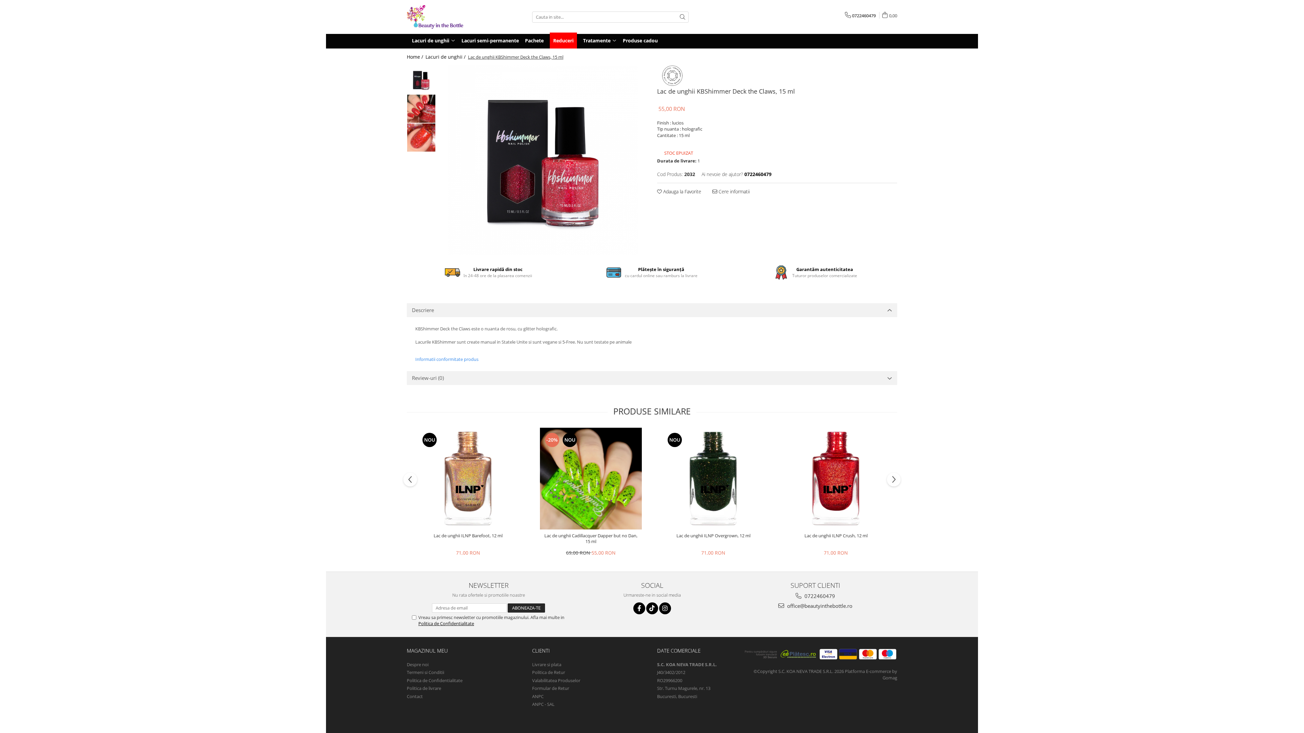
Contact (415, 696)
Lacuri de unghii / (446, 57)
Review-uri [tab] (428, 377)
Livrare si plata (546, 664)
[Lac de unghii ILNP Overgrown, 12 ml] (713, 478)
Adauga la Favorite (681, 191)
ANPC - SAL (543, 704)
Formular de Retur (550, 688)
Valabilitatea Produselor (556, 680)
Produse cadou (640, 40)
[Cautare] (682, 17)
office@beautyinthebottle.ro (819, 605)
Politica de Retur (548, 672)
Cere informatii (733, 191)
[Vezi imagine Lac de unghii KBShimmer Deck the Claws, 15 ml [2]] (421, 137)
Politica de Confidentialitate (446, 623)
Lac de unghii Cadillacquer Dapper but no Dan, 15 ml (590, 538)
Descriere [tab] (423, 310)
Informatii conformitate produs (446, 359)
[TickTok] (652, 608)
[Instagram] (665, 608)
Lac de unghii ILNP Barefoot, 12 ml (468, 536)
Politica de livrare (424, 688)
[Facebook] (639, 608)
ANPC (538, 696)
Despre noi (418, 664)
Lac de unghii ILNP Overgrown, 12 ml (713, 536)
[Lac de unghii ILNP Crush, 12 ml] (836, 478)
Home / (415, 57)
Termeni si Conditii (425, 672)
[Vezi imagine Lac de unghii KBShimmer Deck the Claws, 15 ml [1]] (421, 109)
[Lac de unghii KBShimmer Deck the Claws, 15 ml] (543, 160)
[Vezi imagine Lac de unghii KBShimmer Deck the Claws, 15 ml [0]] (421, 80)
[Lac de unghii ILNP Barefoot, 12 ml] (468, 478)
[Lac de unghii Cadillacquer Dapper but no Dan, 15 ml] (591, 478)
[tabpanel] (543, 160)
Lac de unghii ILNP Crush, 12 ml (836, 536)
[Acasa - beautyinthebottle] (441, 17)
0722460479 (819, 596)
